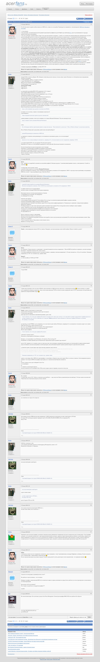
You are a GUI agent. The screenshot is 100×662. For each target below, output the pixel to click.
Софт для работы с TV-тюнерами (15, 645)
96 (21, 18)
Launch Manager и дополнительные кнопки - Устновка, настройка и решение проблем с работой (29, 651)
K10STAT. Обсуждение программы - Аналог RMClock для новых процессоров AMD (26, 641)
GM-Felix (10, 414)
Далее (26, 18)
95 (19, 18)
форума (65, 69)
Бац (9, 593)
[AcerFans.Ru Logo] (16, 4)
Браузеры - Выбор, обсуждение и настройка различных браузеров (23, 635)
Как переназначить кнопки (14, 649)
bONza (10, 532)
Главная (10, 9)
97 (23, 18)
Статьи (17, 9)
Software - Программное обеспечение (31, 14)
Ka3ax (9, 74)
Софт (31, 9)
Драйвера (24, 9)
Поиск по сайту (43, 659)
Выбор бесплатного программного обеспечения (18, 643)
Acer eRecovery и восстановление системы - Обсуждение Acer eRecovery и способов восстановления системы (32, 639)
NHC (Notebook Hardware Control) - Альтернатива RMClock (21, 633)
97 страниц (10, 18)
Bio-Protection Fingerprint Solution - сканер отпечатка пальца (21, 647)
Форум (45, 9)
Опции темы (87, 21)
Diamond (10, 571)
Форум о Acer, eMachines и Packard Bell (15, 14)
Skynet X (10, 226)
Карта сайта (50, 659)
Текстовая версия (11, 653)
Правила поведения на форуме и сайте (84, 653)
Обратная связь (56, 659)
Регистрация (89, 3)
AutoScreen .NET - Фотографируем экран (17, 637)
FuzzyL (10, 24)
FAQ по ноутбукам (47, 69)
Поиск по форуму (88, 14)
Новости (38, 9)
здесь (70, 32)
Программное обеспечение (44, 14)
